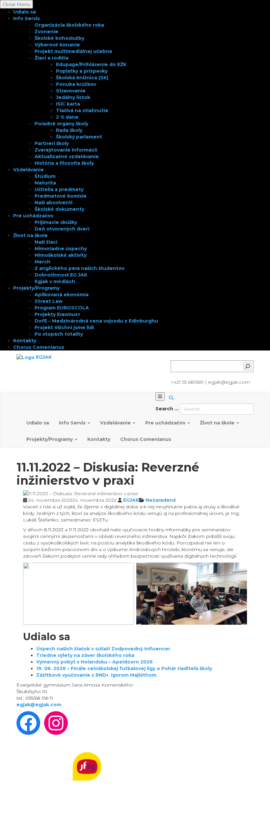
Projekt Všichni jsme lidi (64, 327)
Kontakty (24, 341)
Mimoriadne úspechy (61, 249)
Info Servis (26, 18)
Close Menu (16, 4)
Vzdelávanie (28, 170)
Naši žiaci (46, 242)
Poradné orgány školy (61, 124)
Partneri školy (52, 143)
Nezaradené (161, 500)
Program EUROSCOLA (62, 308)
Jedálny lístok (73, 97)
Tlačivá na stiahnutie (82, 110)
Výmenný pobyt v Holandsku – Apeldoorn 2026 (94, 662)
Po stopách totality (59, 334)
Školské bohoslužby (59, 38)
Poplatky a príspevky (82, 71)
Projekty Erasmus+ (57, 314)
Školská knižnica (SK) (82, 78)
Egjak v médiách (55, 281)
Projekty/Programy (36, 288)
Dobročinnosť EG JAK (61, 275)
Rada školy (69, 130)
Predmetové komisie (61, 196)
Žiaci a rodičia (51, 58)
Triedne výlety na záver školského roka (85, 655)
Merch (42, 262)
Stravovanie (71, 91)
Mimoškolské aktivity (61, 255)
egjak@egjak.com (38, 705)
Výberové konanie (57, 45)
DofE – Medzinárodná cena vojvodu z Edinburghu (96, 321)
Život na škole (30, 235)
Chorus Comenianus (38, 347)
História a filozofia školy (64, 163)
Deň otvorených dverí (62, 229)
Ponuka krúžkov (76, 84)
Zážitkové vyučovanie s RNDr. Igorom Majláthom (96, 675)
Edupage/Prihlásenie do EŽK (91, 64)
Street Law (49, 301)
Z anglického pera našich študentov (79, 268)
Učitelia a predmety (59, 189)
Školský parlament (79, 137)
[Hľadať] (247, 366)
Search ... (166, 409)
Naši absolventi (53, 202)
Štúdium (45, 176)
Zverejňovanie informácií (66, 150)
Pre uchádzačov (33, 216)
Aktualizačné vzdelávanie (67, 156)
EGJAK (131, 500)
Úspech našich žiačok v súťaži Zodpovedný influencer (103, 649)
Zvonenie (46, 32)
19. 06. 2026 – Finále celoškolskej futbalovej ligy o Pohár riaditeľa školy (124, 668)
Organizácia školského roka (69, 25)
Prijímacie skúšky (56, 222)
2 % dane (67, 117)
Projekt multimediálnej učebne (73, 51)
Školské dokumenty (59, 209)
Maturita (45, 183)
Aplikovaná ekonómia (62, 295)
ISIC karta (68, 104)
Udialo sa (24, 12)
